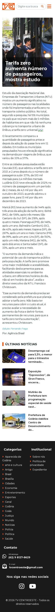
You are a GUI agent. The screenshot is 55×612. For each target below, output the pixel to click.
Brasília (9, 478)
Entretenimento (15, 492)
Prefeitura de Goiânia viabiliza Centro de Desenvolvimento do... (39, 422)
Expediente (40, 469)
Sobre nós (39, 456)
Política (9, 534)
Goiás (8, 511)
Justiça (9, 515)
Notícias (10, 524)
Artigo (9, 469)
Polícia (9, 529)
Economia (11, 488)
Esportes (10, 497)
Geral (8, 501)
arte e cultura (13, 465)
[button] (49, 6)
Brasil (8, 474)
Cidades (10, 483)
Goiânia (9, 506)
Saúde (9, 538)
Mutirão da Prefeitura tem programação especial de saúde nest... (39, 399)
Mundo (9, 520)
